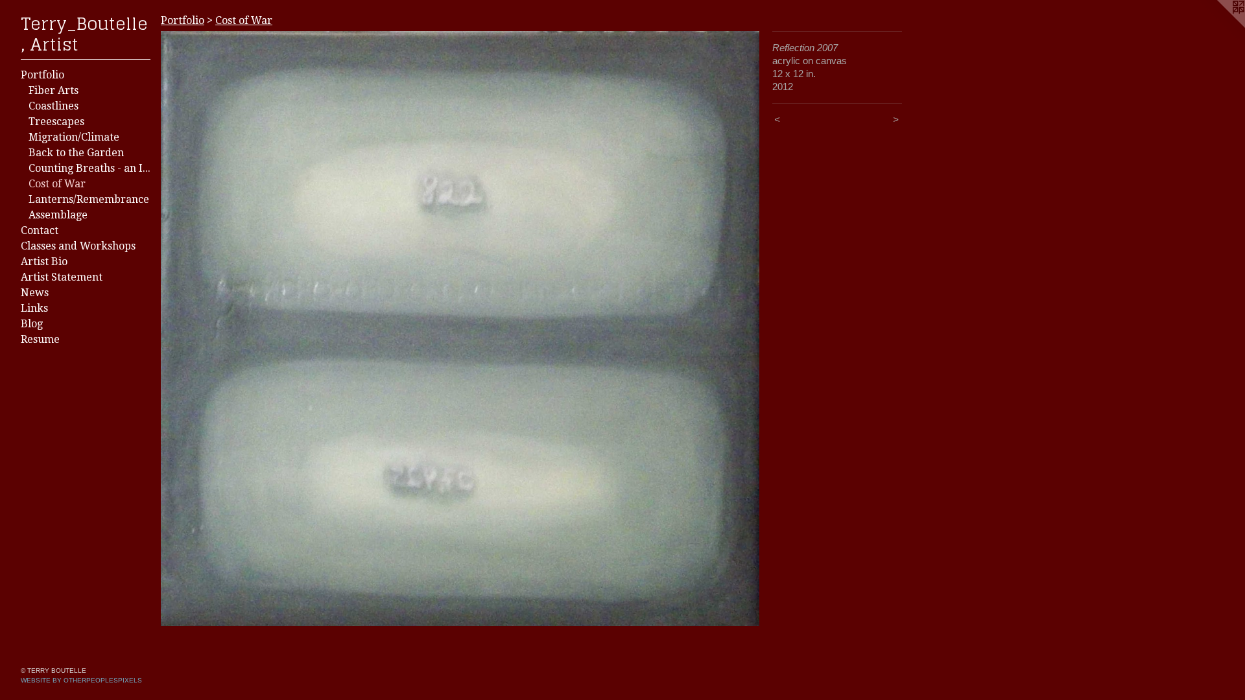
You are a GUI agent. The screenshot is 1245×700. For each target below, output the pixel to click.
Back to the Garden (76, 152)
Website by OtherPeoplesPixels (81, 680)
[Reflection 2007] (460, 328)
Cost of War (57, 184)
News (35, 292)
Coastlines (53, 106)
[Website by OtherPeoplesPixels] (1219, 26)
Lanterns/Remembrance (89, 199)
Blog (32, 324)
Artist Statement (61, 277)
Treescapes (56, 121)
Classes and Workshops (78, 246)
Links (34, 308)
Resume (40, 339)
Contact (39, 230)
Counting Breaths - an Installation (89, 168)
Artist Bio (44, 261)
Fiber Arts (53, 90)
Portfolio (42, 75)
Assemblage (58, 215)
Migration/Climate (74, 137)
